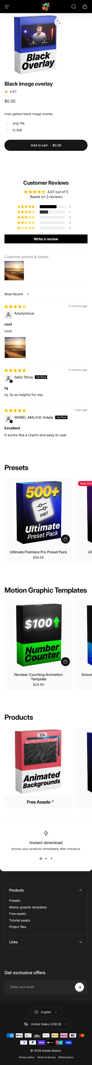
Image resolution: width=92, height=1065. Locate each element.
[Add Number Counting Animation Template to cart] (65, 661)
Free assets (17, 913)
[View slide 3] (51, 858)
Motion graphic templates (28, 907)
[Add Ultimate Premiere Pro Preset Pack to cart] (65, 539)
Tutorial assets (19, 920)
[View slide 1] (40, 858)
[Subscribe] (79, 987)
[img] (15, 306)
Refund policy (65, 1057)
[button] (26, 206)
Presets (14, 900)
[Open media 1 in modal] (58, 22)
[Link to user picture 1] (15, 347)
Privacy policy (27, 1057)
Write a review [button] (46, 239)
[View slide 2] (46, 858)
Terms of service (46, 1057)
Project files (17, 927)
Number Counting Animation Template (38, 676)
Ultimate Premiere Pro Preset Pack (38, 552)
